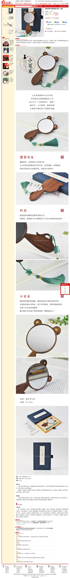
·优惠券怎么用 (64, 572)
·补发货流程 (52, 572)
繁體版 (54, 3)
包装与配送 (41, 566)
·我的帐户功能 (19, 568)
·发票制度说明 (30, 572)
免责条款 (23, 574)
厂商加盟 (46, 574)
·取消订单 (18, 572)
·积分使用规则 (64, 569)
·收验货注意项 (41, 572)
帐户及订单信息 (19, 566)
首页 (52, 1)
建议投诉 (34, 574)
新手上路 (6, 566)
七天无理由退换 (50, 31)
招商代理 (42, 574)
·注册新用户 (7, 568)
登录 (46, 1)
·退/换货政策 (52, 568)
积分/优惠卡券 (64, 566)
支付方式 (29, 566)
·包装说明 (41, 568)
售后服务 (52, 566)
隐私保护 (27, 574)
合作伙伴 (38, 574)
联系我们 (30, 574)
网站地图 (15, 574)
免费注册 (49, 1)
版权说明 (50, 574)
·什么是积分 (64, 568)
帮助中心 (61, 1)
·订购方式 (7, 572)
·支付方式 (29, 568)
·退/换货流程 (52, 569)
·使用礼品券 (30, 569)
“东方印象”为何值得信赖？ (61, 31)
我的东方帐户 (56, 1)
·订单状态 (18, 569)
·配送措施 (41, 569)
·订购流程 (7, 569)
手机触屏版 (66, 3)
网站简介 (19, 574)
